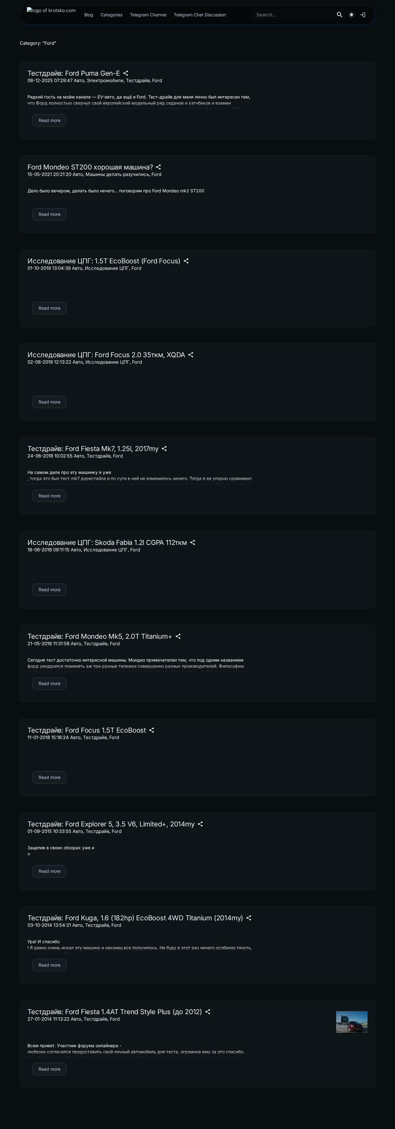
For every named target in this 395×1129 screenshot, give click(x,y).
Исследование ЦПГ (107, 268)
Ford (157, 80)
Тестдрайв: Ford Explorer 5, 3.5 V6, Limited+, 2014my (111, 824)
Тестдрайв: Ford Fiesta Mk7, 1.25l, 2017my (93, 449)
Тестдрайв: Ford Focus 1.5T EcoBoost (86, 730)
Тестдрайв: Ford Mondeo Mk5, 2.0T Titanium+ (100, 636)
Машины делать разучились (117, 174)
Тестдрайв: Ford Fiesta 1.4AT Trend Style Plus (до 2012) (114, 1012)
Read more (49, 120)
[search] (339, 14)
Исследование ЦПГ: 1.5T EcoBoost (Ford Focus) (104, 261)
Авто (79, 80)
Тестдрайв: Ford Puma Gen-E (73, 73)
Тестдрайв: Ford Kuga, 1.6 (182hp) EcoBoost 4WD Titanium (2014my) (135, 918)
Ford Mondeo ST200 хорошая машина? (90, 167)
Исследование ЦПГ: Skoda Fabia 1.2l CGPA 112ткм (107, 542)
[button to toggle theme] (351, 15)
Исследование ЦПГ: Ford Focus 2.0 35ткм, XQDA (106, 355)
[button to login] (363, 15)
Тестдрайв (138, 80)
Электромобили (105, 80)
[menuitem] (51, 14)
